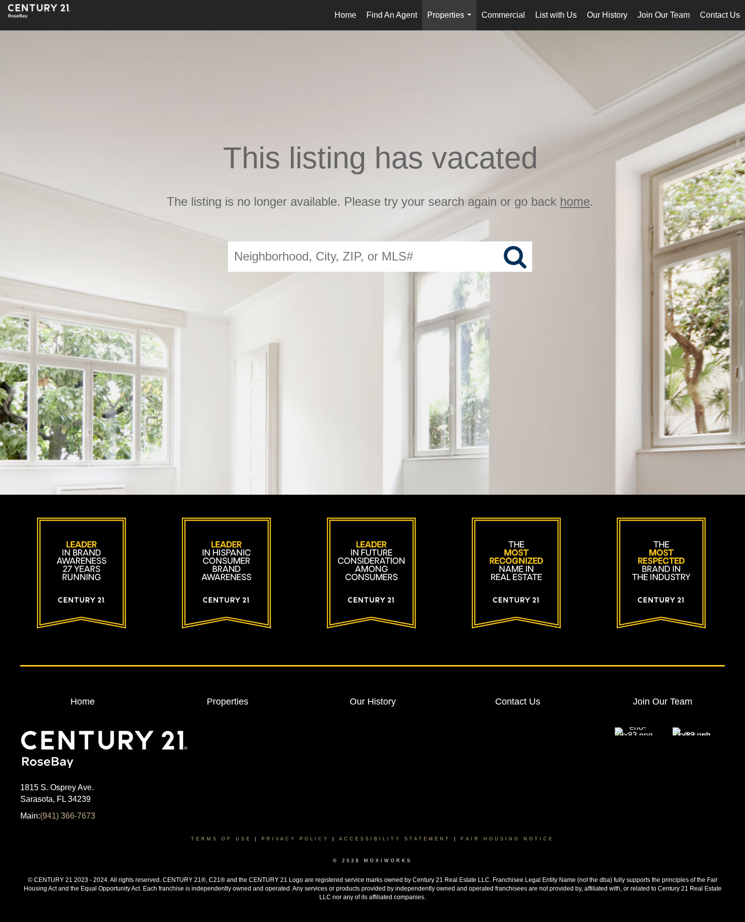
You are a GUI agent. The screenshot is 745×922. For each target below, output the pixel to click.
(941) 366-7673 (67, 816)
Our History (607, 15)
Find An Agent (391, 15)
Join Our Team (664, 15)
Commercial (503, 15)
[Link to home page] (44, 15)
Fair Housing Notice (507, 838)
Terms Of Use (221, 838)
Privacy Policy (295, 838)
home (575, 201)
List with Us (556, 15)
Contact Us (720, 15)
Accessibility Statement (395, 838)
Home (345, 15)
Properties (451, 20)
